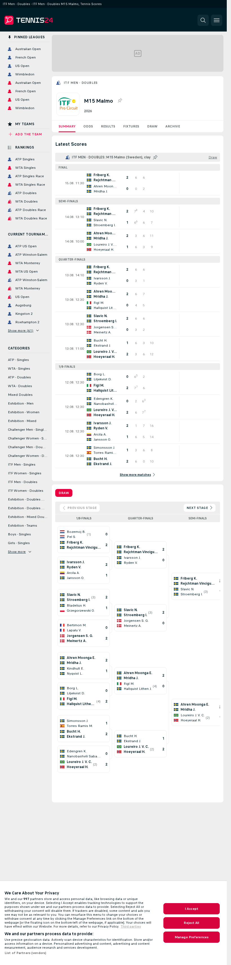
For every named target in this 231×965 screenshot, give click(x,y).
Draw (152, 126)
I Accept (191, 909)
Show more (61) (21, 331)
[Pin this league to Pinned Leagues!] (119, 100)
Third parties (131, 926)
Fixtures (131, 126)
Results (108, 126)
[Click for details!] (137, 183)
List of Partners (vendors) (25, 953)
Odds (88, 126)
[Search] (203, 20)
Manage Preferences (191, 937)
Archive (172, 126)
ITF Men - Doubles (81, 83)
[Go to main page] (43, 20)
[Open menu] (216, 20)
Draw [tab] (64, 493)
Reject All (191, 923)
